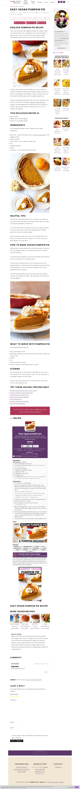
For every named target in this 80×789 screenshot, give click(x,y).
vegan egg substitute (39, 135)
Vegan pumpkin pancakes (17, 403)
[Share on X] (45, 18)
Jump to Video (32, 22)
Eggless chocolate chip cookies (19, 401)
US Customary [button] (17, 462)
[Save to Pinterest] (2, 393)
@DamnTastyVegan (27, 555)
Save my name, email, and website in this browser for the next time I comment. (30, 736)
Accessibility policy (21, 769)
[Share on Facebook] (14, 18)
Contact (52, 2)
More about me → (61, 48)
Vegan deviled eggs (16, 399)
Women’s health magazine (37, 102)
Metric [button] (24, 462)
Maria (36, 454)
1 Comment (19, 14)
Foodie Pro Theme (57, 782)
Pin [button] (31, 446)
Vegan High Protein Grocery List (41, 769)
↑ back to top (40, 753)
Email (12, 727)
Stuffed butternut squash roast (19, 395)
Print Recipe (42, 22)
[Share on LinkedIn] (35, 18)
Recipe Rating (14, 694)
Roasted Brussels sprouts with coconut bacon (23, 390)
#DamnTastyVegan (41, 555)
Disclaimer (22, 771)
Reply (46, 672)
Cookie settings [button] (71, 787)
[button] (27, 441)
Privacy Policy (21, 767)
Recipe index (33, 2)
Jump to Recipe (20, 22)
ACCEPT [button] (76, 787)
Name (12, 722)
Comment (13, 700)
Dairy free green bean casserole (19, 397)
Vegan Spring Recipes (25, 2)
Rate (36, 446)
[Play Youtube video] (30, 532)
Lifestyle (39, 2)
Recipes (16, 6)
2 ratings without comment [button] (33, 679)
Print (24, 446)
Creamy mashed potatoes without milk (21, 392)
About (46, 2)
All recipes (21, 6)
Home (11, 6)
